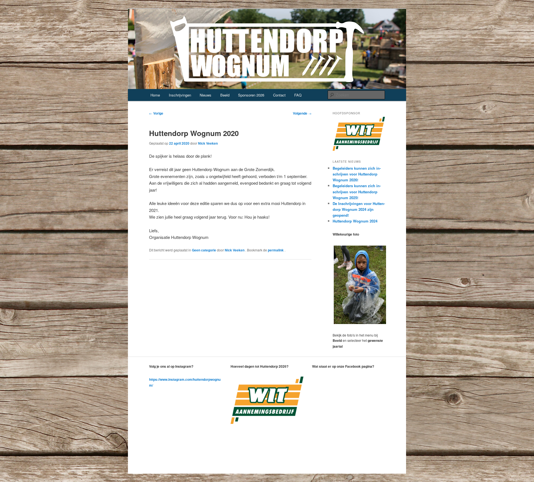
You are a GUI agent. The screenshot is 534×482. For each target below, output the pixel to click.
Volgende (302, 113)
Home (155, 95)
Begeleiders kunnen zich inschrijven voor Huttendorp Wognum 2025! (357, 191)
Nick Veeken (208, 143)
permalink (276, 250)
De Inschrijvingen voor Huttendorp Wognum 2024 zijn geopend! (359, 209)
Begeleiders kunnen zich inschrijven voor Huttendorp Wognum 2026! (357, 173)
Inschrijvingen (180, 95)
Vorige (156, 113)
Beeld (224, 95)
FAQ (297, 95)
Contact (279, 95)
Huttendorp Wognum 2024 (355, 221)
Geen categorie (204, 250)
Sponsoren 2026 (251, 95)
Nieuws (205, 95)
